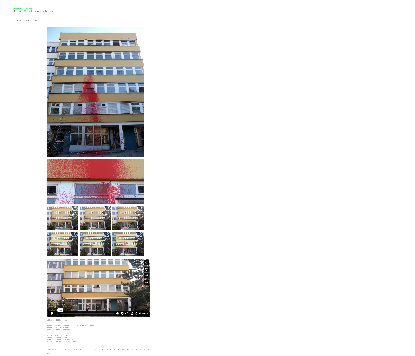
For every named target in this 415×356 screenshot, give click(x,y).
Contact (49, 11)
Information (37, 11)
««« (48, 353)
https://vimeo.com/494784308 (62, 342)
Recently (18, 11)
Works (27, 11)
